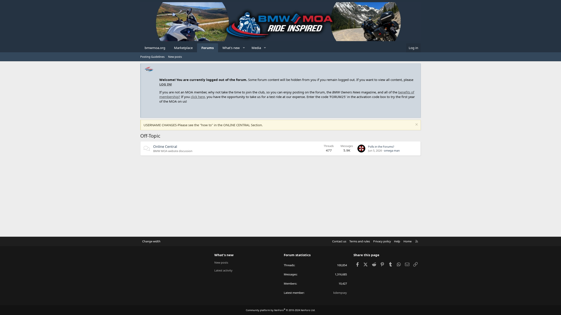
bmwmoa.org (155, 48)
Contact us (339, 241)
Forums (207, 48)
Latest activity (223, 270)
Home (407, 241)
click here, (198, 96)
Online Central (165, 146)
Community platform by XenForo (280, 310)
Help (397, 241)
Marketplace (183, 48)
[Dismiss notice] (416, 125)
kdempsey (340, 293)
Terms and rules (359, 241)
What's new (231, 48)
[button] (243, 47)
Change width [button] (151, 241)
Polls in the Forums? (381, 147)
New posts (175, 57)
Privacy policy (382, 241)
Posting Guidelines (152, 57)
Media (256, 48)
